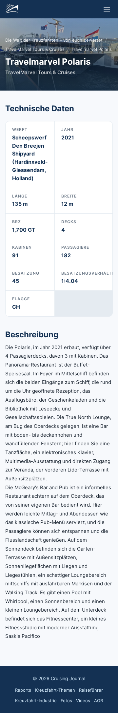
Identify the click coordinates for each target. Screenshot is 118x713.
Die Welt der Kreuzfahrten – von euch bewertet (54, 40)
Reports (23, 690)
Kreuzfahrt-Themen (55, 690)
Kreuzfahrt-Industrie (36, 700)
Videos (83, 700)
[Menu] (107, 9)
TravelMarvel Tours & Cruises (35, 49)
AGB (98, 700)
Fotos (66, 700)
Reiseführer (91, 690)
